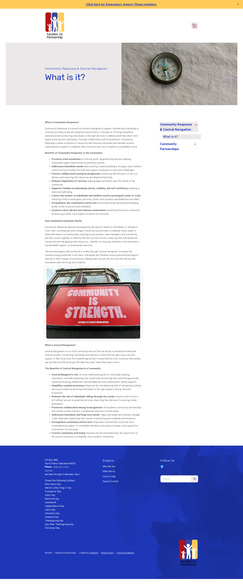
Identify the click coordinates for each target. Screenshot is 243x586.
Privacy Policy (107, 553)
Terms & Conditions (125, 553)
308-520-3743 (61, 467)
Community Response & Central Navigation (176, 127)
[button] (238, 4)
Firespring (93, 553)
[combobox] (175, 478)
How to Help (109, 476)
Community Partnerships (169, 146)
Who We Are (109, 466)
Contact (49, 470)
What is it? (170, 136)
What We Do (109, 471)
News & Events (110, 481)
